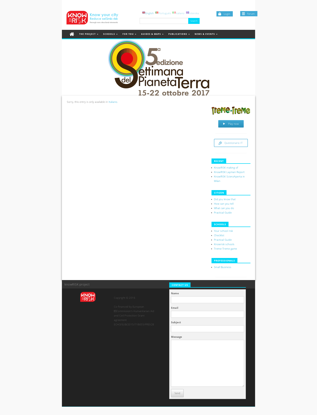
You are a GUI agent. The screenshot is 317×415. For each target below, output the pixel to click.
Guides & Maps (151, 34)
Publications (178, 34)
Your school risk (223, 230)
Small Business (222, 267)
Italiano (113, 101)
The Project (88, 34)
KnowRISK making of (226, 167)
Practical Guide (223, 212)
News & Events (205, 34)
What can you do (224, 208)
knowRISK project (77, 284)
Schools (109, 34)
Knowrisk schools (224, 244)
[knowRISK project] (72, 34)
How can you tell (224, 203)
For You (129, 34)
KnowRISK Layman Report (229, 172)
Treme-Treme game (225, 248)
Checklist (219, 235)
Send (177, 393)
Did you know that (225, 199)
